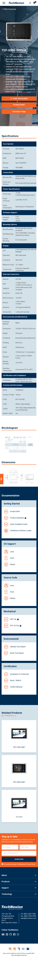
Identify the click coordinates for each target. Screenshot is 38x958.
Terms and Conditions (9, 953)
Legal (28, 953)
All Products (8, 716)
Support (5, 888)
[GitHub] (10, 934)
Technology (7, 894)
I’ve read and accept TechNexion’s (19, 864)
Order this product (20, 99)
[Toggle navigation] (4, 3)
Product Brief (19, 105)
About (4, 875)
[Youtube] (3, 934)
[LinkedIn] (7, 934)
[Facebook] (14, 934)
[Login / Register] (30, 3)
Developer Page (19, 111)
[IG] (18, 934)
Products (6, 881)
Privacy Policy (30, 864)
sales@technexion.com (28, 918)
